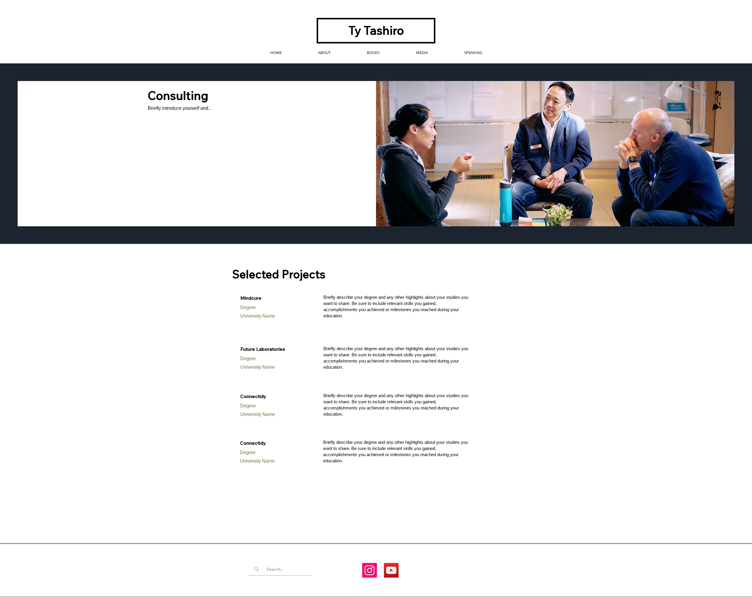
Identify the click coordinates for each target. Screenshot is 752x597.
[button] (373, 53)
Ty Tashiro (376, 30)
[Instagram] (369, 570)
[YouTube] (391, 570)
